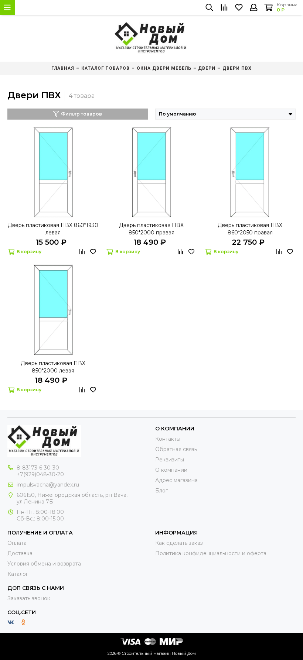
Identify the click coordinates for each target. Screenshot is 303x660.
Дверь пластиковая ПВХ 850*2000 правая (151, 229)
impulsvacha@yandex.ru (48, 484)
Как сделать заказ (179, 543)
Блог (161, 490)
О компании (171, 470)
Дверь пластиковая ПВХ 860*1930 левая (53, 229)
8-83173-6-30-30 (38, 467)
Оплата (17, 543)
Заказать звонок (28, 598)
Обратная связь (176, 449)
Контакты (167, 439)
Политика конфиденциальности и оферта (210, 553)
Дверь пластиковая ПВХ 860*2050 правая (250, 229)
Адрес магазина (176, 480)
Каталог (17, 574)
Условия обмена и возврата (44, 563)
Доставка (20, 553)
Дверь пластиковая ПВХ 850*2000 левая (53, 367)
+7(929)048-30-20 (40, 474)
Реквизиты (169, 459)
